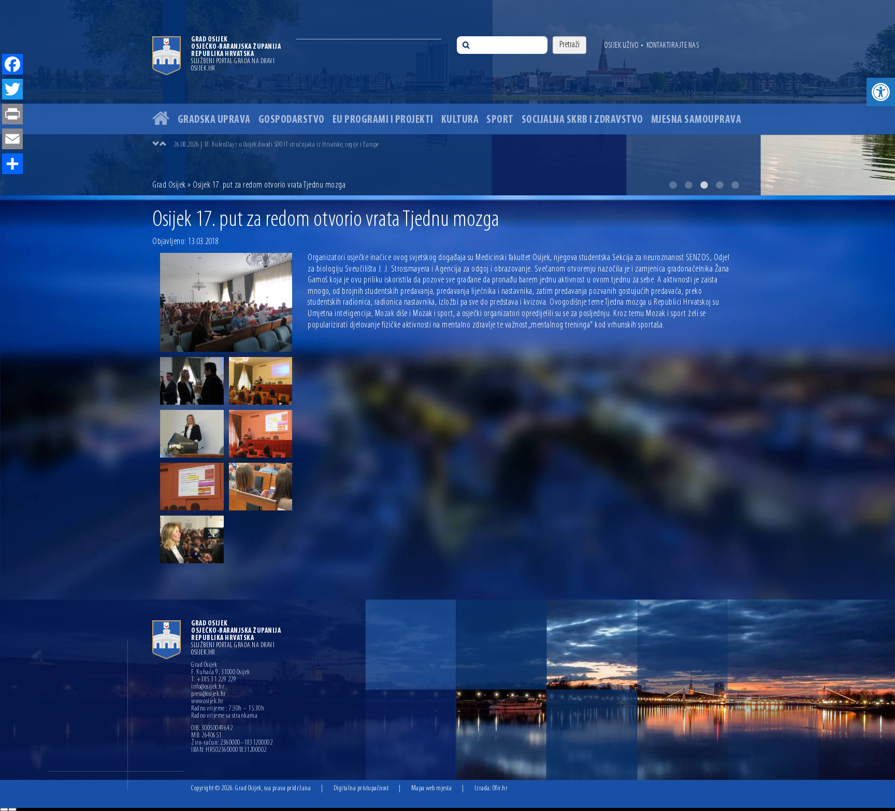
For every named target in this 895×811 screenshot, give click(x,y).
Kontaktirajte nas (672, 45)
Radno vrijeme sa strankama (224, 716)
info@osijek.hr (207, 687)
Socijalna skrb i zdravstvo (582, 120)
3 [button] (704, 185)
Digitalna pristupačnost (361, 788)
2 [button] (688, 185)
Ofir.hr (500, 788)
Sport (500, 120)
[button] (881, 92)
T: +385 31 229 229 (213, 680)
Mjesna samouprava (696, 120)
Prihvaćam (4, 809)
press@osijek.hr (208, 694)
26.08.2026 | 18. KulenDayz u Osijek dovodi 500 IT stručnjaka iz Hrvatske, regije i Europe (276, 145)
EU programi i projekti (383, 120)
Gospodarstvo (291, 120)
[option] (447, 97)
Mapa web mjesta (431, 788)
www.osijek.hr (207, 701)
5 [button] (735, 185)
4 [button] (719, 185)
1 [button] (673, 185)
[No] (12, 809)
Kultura (460, 120)
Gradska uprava (214, 120)
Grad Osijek (169, 185)
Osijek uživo (621, 45)
